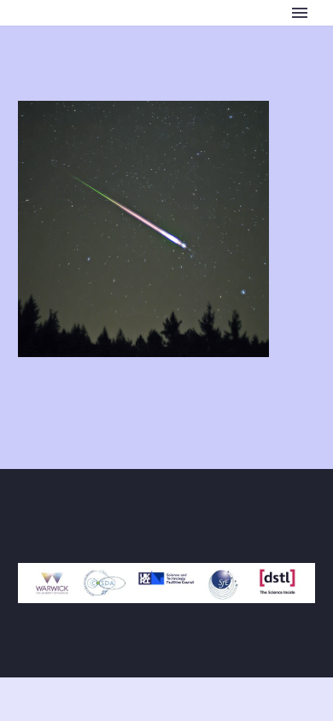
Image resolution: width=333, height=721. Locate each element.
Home (184, 38)
